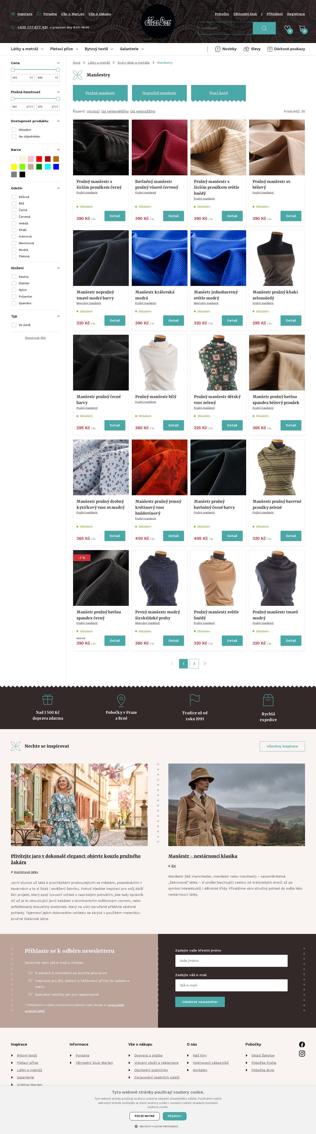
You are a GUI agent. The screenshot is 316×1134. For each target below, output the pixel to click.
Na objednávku (29, 136)
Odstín (16, 188)
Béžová (24, 197)
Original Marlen (29, 1085)
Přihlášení (275, 14)
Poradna (82, 1055)
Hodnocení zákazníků (211, 1063)
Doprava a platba (148, 1055)
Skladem (25, 129)
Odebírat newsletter (200, 1002)
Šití (173, 866)
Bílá (21, 203)
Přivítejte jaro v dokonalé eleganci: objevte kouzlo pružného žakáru (76, 859)
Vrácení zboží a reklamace (156, 1063)
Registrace (296, 14)
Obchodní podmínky (151, 1070)
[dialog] (158, 1110)
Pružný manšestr (87, 192)
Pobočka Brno (263, 1070)
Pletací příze (27, 1063)
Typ (14, 316)
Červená (24, 216)
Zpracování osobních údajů (156, 1077)
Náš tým (200, 1055)
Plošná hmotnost (25, 92)
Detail (115, 216)
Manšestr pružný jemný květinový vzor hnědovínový (158, 507)
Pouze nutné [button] (145, 1116)
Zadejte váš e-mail (191, 975)
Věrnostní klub (245, 14)
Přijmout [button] (175, 1116)
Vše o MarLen (72, 14)
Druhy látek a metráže (134, 62)
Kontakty (200, 1070)
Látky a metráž (99, 62)
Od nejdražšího (142, 111)
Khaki (22, 229)
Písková (24, 256)
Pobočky (222, 14)
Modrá (23, 249)
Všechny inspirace (282, 746)
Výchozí (93, 111)
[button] (14, 159)
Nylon (23, 290)
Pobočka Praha (264, 1063)
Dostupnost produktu (29, 121)
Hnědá (23, 223)
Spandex (25, 303)
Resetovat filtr (35, 337)
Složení (17, 268)
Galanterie (25, 1077)
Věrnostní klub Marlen (94, 1063)
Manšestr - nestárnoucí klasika (202, 856)
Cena (15, 63)
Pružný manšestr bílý (155, 396)
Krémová (25, 236)
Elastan (24, 283)
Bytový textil (27, 1055)
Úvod (76, 62)
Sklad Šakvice (263, 1055)
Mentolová (26, 243)
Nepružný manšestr (89, 303)
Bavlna (23, 276)
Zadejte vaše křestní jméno (198, 950)
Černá (23, 210)
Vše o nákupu (100, 14)
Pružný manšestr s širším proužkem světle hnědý (216, 187)
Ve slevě (25, 325)
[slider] (12, 69)
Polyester (25, 296)
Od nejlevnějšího (115, 111)
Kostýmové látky (26, 872)
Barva (16, 150)
